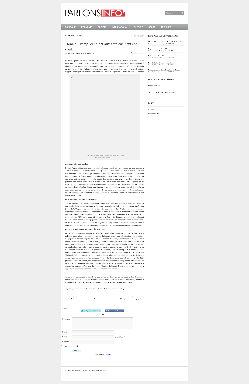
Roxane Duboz (158, 72)
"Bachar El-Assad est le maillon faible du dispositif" (165, 42)
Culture (138, 27)
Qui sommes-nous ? (154, 113)
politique (122, 289)
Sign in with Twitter (91, 310)
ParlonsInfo (70, 370)
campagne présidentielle (80, 289)
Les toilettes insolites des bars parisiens (161, 63)
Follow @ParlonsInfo (154, 85)
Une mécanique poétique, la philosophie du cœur (164, 70)
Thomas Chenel (158, 65)
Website (65, 342)
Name (64, 332)
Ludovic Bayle (158, 44)
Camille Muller (159, 51)
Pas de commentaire (137, 53)
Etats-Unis (107, 289)
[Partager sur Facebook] (135, 36)
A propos (151, 109)
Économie (86, 27)
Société (102, 27)
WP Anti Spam (107, 354)
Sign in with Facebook (114, 310)
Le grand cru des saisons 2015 (158, 49)
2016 (70, 289)
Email (64, 337)
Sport (151, 27)
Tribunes (166, 27)
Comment (66, 319)
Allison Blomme (74, 53)
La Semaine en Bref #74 (156, 56)
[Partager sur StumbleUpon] (143, 36)
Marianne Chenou (158, 58)
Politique (70, 27)
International (120, 27)
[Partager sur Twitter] (138, 36)
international (115, 289)
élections (100, 289)
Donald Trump (92, 289)
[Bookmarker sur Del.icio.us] (141, 36)
